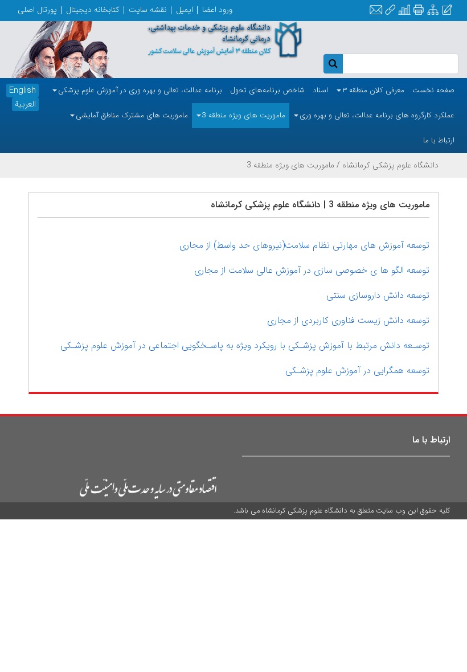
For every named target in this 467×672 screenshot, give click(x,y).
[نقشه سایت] (433, 10)
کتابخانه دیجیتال (93, 9)
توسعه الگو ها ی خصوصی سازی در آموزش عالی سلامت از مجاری (311, 270)
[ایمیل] (376, 10)
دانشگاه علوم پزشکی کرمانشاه (390, 165)
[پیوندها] (390, 10)
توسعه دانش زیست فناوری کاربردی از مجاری (348, 320)
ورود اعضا (217, 9)
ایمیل (184, 9)
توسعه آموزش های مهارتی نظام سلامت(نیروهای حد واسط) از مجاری (304, 245)
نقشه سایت (148, 9)
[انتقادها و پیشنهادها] (447, 10)
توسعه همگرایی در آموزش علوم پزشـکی (357, 370)
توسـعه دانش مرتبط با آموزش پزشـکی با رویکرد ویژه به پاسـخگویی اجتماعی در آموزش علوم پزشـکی (244, 345)
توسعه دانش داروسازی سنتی (377, 295)
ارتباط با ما (431, 440)
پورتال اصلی (37, 9)
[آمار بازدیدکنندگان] (404, 10)
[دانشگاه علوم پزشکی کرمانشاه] (214, 40)
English (22, 90)
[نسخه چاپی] (418, 10)
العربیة (25, 104)
